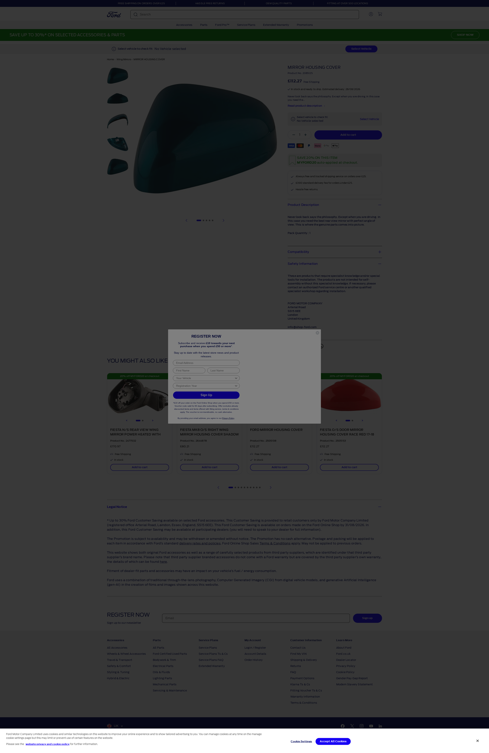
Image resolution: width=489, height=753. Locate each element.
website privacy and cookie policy (48, 744)
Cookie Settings (301, 741)
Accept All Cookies (333, 741)
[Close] (478, 740)
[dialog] (244, 741)
